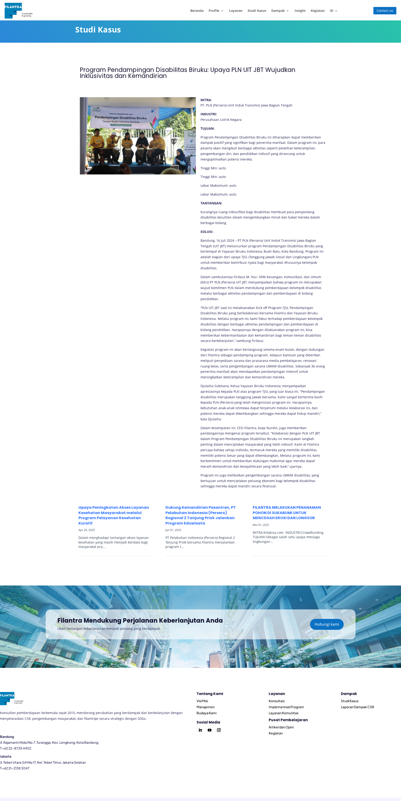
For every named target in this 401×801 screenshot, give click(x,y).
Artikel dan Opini (281, 727)
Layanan (236, 10)
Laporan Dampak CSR (357, 707)
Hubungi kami (327, 624)
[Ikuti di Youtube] (209, 730)
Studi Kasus (257, 10)
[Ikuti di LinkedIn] (200, 730)
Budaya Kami (207, 713)
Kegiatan (318, 10)
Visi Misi (202, 701)
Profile (214, 10)
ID (331, 10)
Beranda (197, 10)
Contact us (385, 10)
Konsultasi (277, 701)
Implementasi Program (286, 707)
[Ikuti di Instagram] (219, 730)
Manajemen (206, 707)
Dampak (278, 10)
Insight (300, 10)
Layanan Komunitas (283, 713)
